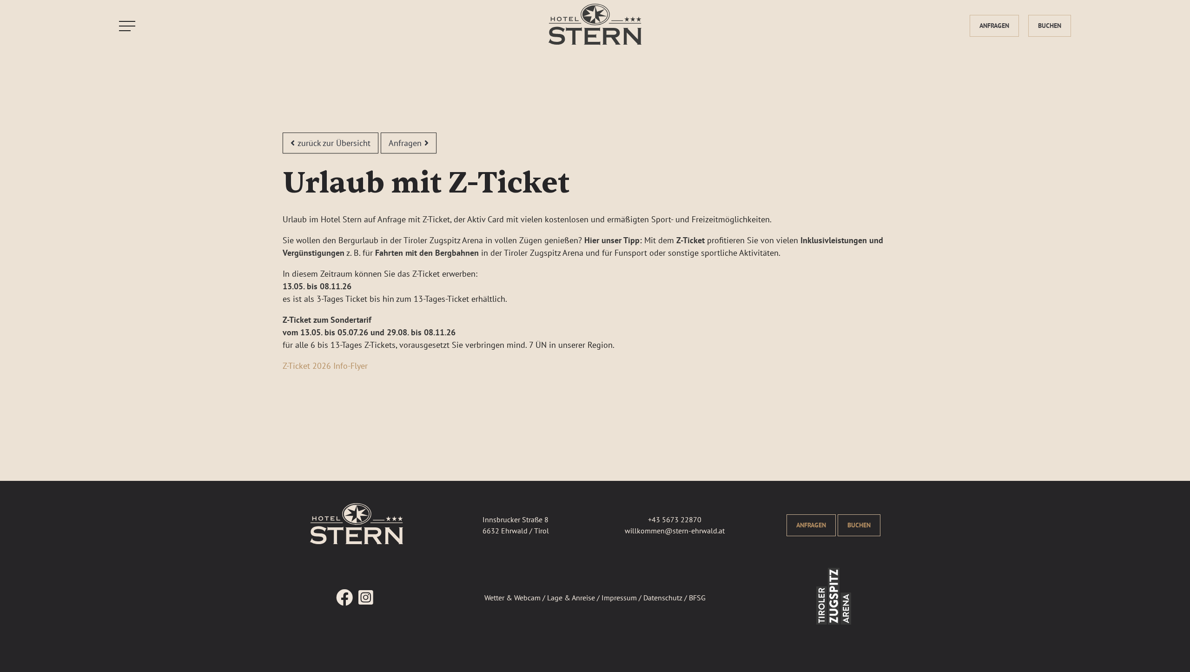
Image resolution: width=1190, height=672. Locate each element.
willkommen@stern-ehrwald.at (675, 530)
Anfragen (994, 25)
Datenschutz (662, 597)
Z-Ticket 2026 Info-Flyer (325, 365)
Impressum (619, 597)
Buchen (1049, 25)
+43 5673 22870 (674, 519)
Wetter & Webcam (512, 597)
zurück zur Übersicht (334, 143)
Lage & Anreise (571, 597)
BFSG (697, 597)
